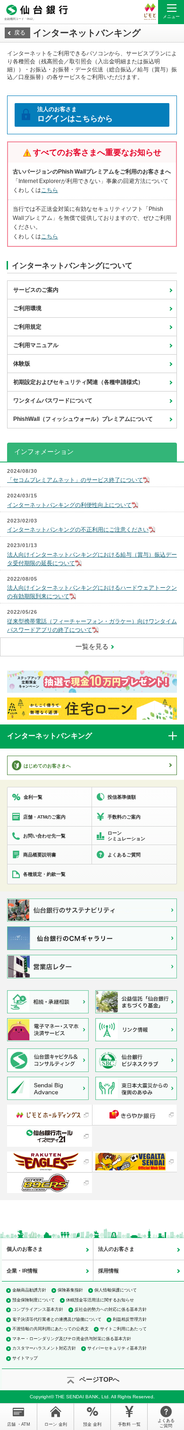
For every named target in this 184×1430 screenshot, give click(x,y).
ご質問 (166, 1423)
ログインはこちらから (75, 114)
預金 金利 (92, 1424)
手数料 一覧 (129, 1424)
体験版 (21, 363)
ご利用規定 (27, 326)
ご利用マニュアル (36, 345)
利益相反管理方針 (130, 1319)
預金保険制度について (33, 1300)
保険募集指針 (70, 1290)
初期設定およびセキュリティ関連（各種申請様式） (78, 382)
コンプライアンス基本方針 (37, 1309)
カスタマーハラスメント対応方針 (44, 1348)
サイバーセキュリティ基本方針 (117, 1348)
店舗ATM (18, 1424)
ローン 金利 (55, 1424)
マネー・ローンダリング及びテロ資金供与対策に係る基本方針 (71, 1338)
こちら (49, 190)
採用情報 (108, 1270)
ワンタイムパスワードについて (52, 400)
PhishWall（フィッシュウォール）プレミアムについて (83, 419)
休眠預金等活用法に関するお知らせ (100, 1300)
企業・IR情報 (22, 1270)
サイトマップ (25, 1358)
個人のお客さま (25, 1249)
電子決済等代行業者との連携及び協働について (56, 1319)
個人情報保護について (115, 1290)
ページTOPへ (99, 1379)
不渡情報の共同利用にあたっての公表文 (50, 1328)
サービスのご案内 (36, 290)
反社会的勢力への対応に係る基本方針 (111, 1309)
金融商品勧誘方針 (29, 1290)
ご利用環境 (27, 308)
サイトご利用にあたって (123, 1328)
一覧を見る (92, 646)
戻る (19, 32)
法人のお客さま (116, 1249)
